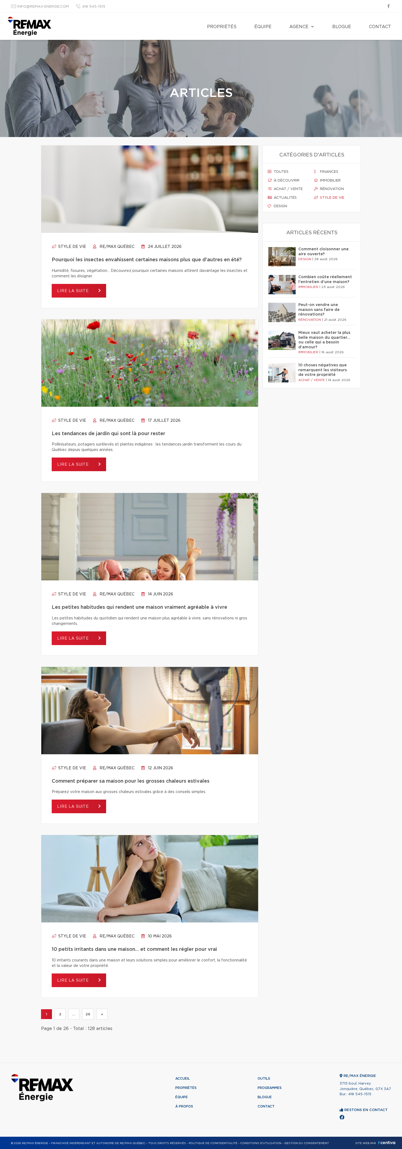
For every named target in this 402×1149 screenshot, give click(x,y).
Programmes (270, 1087)
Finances (328, 172)
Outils (264, 1078)
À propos (184, 1106)
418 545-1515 (93, 6)
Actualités (285, 198)
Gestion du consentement (306, 1143)
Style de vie (71, 247)
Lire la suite (73, 291)
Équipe (263, 27)
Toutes (281, 172)
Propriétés (222, 27)
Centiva (386, 1142)
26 (88, 1014)
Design (280, 206)
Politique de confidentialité (213, 1143)
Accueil (182, 1078)
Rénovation (331, 189)
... (73, 1014)
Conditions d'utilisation (260, 1143)
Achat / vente (288, 189)
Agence (298, 27)
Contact (380, 27)
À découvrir (286, 180)
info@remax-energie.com (43, 6)
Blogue (341, 27)
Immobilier (330, 180)
